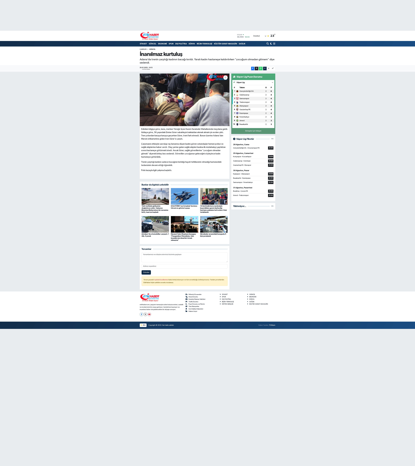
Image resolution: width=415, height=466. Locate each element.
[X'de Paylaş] (256, 68)
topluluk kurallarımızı (161, 280)
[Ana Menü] (273, 44)
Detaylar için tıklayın (253, 131)
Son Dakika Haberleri (196, 309)
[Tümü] (272, 206)
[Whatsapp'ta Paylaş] (261, 68)
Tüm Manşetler (194, 306)
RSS (144, 325)
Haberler (143, 49)
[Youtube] (149, 314)
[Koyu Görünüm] (270, 44)
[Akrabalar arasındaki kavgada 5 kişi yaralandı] (214, 224)
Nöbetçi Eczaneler (195, 294)
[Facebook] (141, 314)
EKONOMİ (162, 44)
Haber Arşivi (193, 311)
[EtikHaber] (150, 36)
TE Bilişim (272, 325)
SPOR (171, 44)
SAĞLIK (242, 44)
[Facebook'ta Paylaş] (252, 68)
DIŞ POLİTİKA (181, 44)
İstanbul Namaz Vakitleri (197, 299)
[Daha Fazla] (265, 68)
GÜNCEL (152, 44)
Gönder (146, 272)
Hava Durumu (193, 297)
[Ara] (268, 44)
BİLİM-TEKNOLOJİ (204, 44)
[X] (145, 314)
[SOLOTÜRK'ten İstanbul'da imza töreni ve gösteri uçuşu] (184, 196)
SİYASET (143, 44)
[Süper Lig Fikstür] (272, 139)
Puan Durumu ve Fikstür (197, 304)
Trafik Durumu (193, 301)
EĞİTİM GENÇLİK (227, 304)
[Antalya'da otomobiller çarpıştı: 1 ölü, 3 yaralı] (155, 224)
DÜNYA (192, 44)
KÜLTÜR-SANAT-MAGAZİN (225, 44)
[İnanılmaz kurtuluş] (185, 100)
